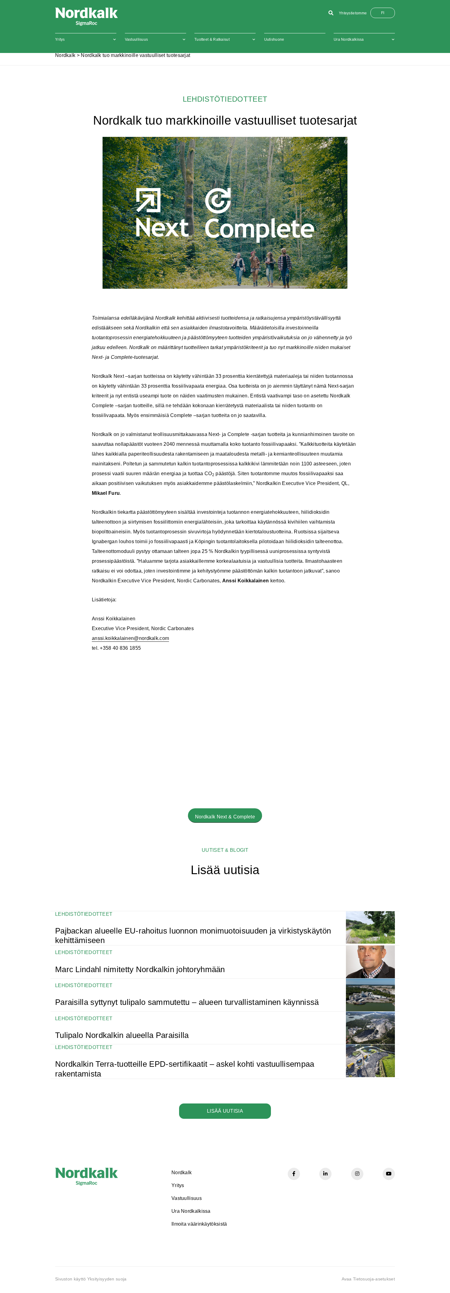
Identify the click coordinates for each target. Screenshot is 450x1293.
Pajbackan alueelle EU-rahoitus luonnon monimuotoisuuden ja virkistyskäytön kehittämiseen (193, 935)
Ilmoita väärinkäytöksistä (199, 1224)
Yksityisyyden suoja (107, 1278)
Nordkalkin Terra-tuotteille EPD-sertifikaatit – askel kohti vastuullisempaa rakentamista (184, 1068)
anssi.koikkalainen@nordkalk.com (130, 638)
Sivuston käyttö (70, 1278)
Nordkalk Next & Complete (225, 816)
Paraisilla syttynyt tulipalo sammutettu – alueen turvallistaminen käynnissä (187, 1002)
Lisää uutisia (225, 1111)
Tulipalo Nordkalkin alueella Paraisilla (122, 1035)
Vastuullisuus (136, 39)
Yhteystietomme (353, 13)
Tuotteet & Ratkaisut (212, 39)
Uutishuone (274, 39)
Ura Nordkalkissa (349, 39)
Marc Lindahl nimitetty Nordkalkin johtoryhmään (140, 969)
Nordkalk (65, 55)
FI (382, 13)
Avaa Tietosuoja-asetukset (368, 1278)
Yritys (60, 39)
